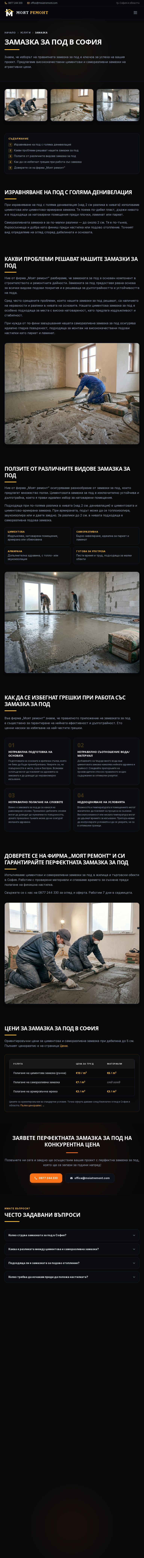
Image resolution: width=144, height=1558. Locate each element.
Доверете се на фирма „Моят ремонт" (39, 167)
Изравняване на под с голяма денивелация (42, 144)
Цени (64, 1046)
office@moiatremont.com (92, 1178)
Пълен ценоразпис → (32, 1105)
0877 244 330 (48, 1178)
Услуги (25, 32)
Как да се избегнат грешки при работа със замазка (48, 161)
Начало (10, 32)
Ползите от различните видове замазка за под (45, 156)
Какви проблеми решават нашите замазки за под (46, 150)
